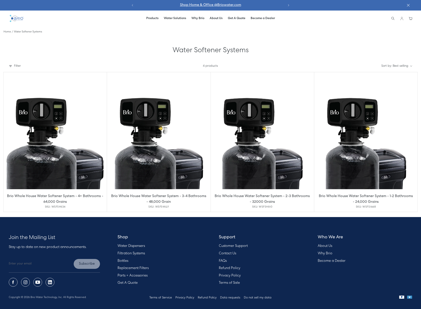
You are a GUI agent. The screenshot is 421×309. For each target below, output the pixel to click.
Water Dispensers (131, 246)
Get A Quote (128, 283)
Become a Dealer (332, 261)
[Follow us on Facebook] (13, 282)
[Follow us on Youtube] (37, 282)
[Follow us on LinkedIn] (50, 282)
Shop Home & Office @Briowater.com (210, 5)
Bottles (123, 261)
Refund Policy (229, 268)
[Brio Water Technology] (16, 18)
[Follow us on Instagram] (25, 282)
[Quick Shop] (55, 130)
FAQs (223, 261)
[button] (175, 18)
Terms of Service (160, 297)
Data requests (230, 297)
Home (7, 32)
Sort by (394, 66)
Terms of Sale (229, 283)
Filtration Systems (131, 253)
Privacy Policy (230, 275)
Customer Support (233, 246)
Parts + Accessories (133, 275)
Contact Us (227, 253)
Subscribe (87, 264)
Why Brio (325, 253)
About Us (325, 246)
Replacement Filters (133, 268)
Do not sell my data (257, 297)
